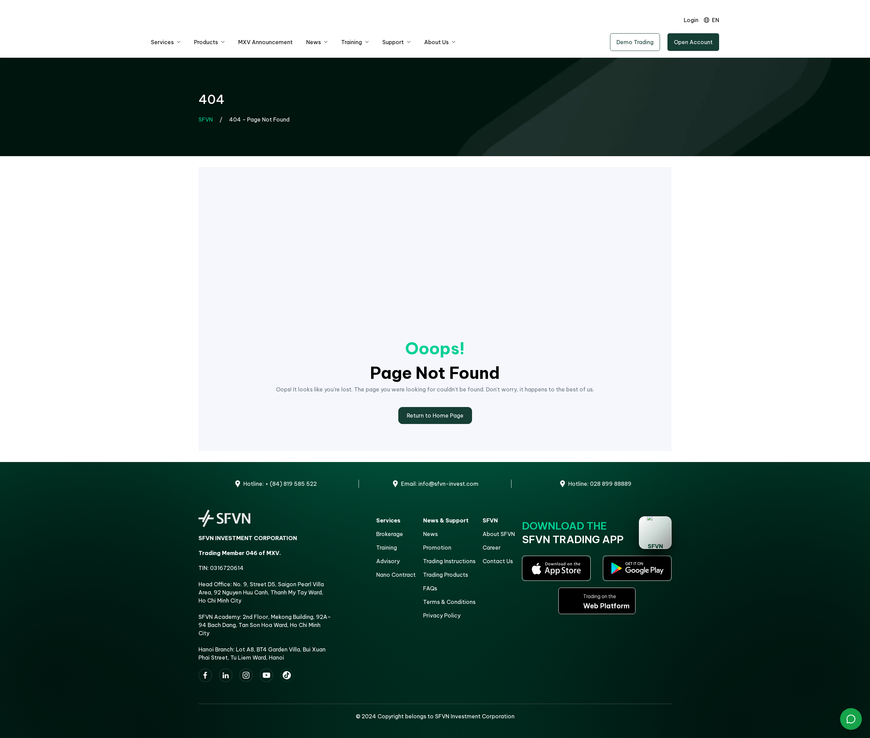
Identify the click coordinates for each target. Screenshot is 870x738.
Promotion (437, 547)
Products (206, 42)
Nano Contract (396, 574)
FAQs (430, 588)
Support (393, 42)
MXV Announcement (265, 42)
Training (351, 42)
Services (162, 42)
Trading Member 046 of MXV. (239, 553)
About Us (436, 42)
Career (492, 547)
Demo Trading (635, 42)
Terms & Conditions (449, 601)
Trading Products (445, 574)
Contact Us (498, 561)
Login (691, 20)
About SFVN (499, 534)
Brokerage (389, 534)
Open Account (693, 42)
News (313, 42)
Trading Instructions (449, 561)
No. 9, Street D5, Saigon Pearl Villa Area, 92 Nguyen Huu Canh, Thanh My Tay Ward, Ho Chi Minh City (261, 592)
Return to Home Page (435, 415)
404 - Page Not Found (259, 119)
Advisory (388, 561)
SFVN (205, 119)
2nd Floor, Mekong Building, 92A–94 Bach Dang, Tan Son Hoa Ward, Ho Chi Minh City (264, 624)
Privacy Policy (441, 615)
